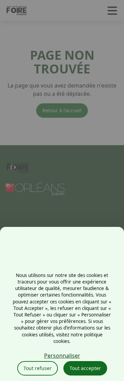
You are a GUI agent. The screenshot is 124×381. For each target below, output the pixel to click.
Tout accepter (85, 368)
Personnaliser (62, 355)
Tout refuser (37, 368)
